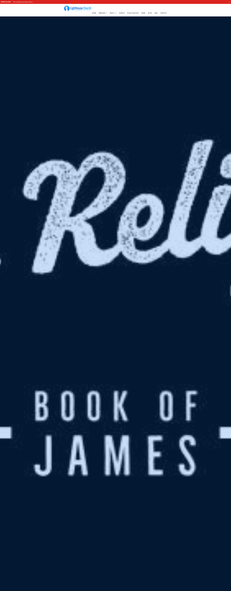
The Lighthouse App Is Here (23, 2)
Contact (163, 13)
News (143, 13)
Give (156, 13)
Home (94, 13)
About (112, 13)
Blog (150, 13)
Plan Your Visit (133, 13)
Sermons (102, 13)
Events (122, 13)
